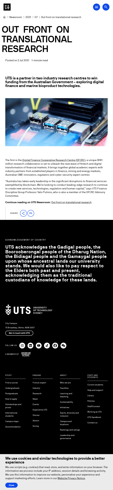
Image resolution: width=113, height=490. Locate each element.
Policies (91, 401)
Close (11, 485)
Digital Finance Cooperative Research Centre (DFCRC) (53, 160)
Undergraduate (12, 388)
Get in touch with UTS (19, 333)
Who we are (65, 382)
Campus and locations (66, 423)
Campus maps (12, 421)
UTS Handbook (94, 417)
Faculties (64, 388)
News (35, 399)
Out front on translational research (71, 202)
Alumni (36, 420)
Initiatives (64, 407)
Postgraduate (11, 393)
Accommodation (13, 427)
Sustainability (66, 402)
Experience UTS (40, 410)
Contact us (92, 422)
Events (36, 404)
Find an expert (39, 382)
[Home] (4, 17)
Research (37, 393)
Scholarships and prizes (13, 406)
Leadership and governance (67, 436)
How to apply (11, 399)
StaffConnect (93, 406)
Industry (36, 388)
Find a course (11, 382)
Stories (36, 415)
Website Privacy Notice (71, 478)
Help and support (95, 390)
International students (11, 414)
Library (90, 395)
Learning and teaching (66, 395)
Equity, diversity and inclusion (69, 414)
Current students (95, 385)
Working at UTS (94, 412)
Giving (36, 426)
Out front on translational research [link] (61, 17)
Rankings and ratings (70, 430)
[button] (23, 213)
